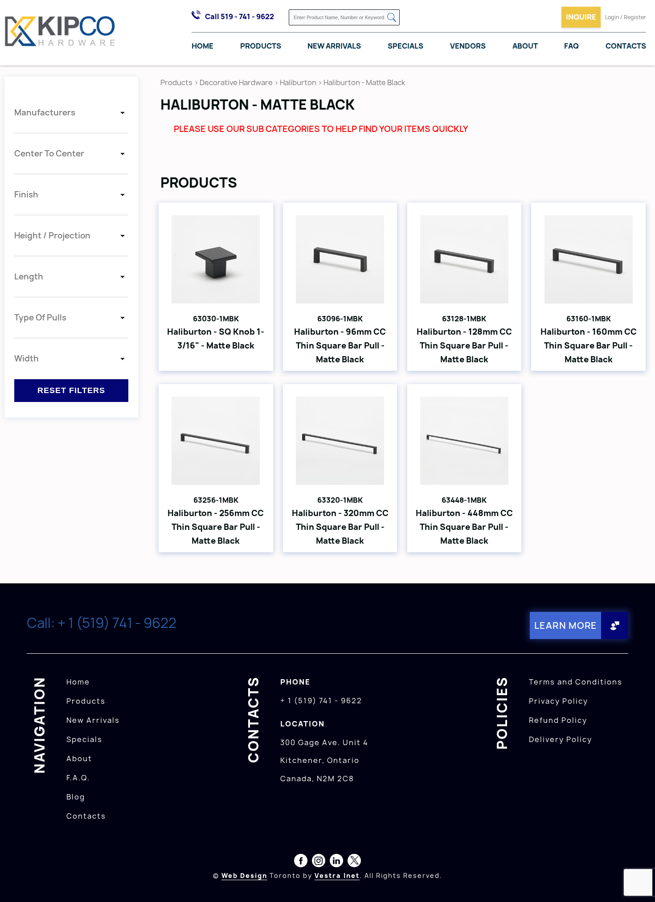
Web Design (244, 875)
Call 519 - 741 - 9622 (239, 16)
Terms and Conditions (575, 682)
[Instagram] (318, 862)
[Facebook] (300, 862)
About (525, 46)
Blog (75, 797)
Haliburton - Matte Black (364, 82)
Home (202, 46)
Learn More (565, 625)
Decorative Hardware (236, 82)
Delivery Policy (560, 739)
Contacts (626, 46)
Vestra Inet (337, 875)
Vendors (468, 46)
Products (260, 46)
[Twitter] (354, 862)
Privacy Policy (558, 701)
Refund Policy (558, 720)
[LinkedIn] (336, 862)
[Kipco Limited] (60, 32)
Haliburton (298, 82)
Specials (405, 46)
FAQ (571, 46)
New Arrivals (334, 46)
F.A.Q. (78, 778)
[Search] (391, 18)
